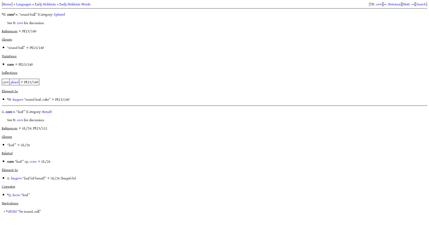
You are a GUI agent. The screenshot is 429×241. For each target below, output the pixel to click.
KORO (13, 211)
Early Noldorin (45, 4)
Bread (46, 111)
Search (421, 4)
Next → (408, 4)
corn (379, 4)
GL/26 (25, 145)
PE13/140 (37, 47)
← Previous (392, 4)
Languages (23, 4)
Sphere (59, 14)
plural (15, 82)
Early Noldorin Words (74, 4)
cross (33, 161)
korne (16, 195)
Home (7, 4)
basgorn (18, 99)
